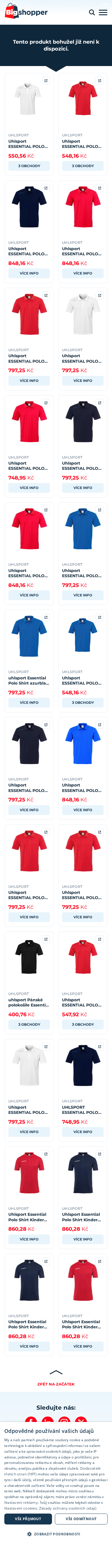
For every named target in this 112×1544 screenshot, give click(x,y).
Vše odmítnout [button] (81, 1518)
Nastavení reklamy (21, 1502)
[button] (56, 1534)
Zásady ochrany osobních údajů (68, 1508)
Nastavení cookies (20, 1508)
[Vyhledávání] (91, 12)
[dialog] (56, 1483)
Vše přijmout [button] (28, 1518)
